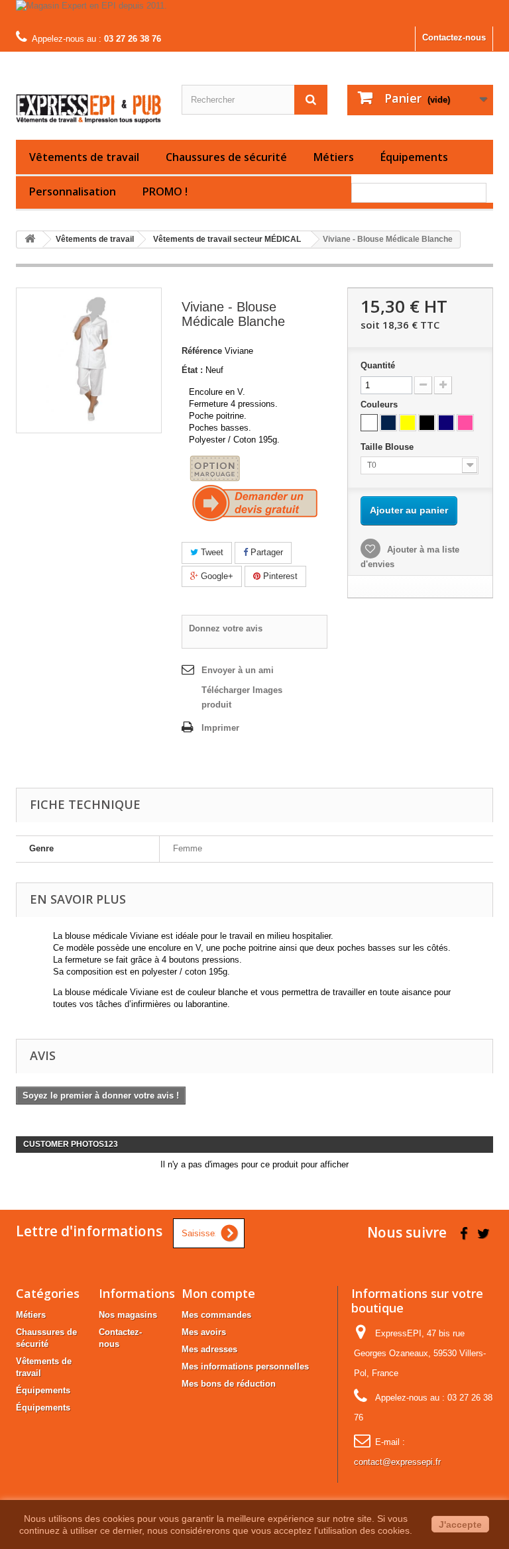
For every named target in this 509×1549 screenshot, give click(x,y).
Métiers (333, 157)
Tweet (210, 552)
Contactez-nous (454, 37)
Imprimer (220, 728)
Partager (265, 552)
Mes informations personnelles (245, 1366)
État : (192, 370)
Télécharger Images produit (241, 697)
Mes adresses (209, 1349)
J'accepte (460, 1524)
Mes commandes (216, 1315)
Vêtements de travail (84, 157)
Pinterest (279, 576)
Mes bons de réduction (229, 1384)
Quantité (378, 365)
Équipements (414, 157)
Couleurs (380, 404)
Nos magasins (128, 1315)
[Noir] (427, 422)
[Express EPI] (89, 100)
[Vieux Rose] (465, 422)
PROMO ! (165, 191)
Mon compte (218, 1293)
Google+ (215, 576)
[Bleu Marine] (388, 422)
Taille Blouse (388, 447)
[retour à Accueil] (29, 239)
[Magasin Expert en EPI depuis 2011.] (254, 13)
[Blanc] (369, 422)
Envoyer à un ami (237, 670)
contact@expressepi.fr (397, 1462)
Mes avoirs (204, 1332)
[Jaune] (407, 422)
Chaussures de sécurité (226, 157)
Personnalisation (72, 191)
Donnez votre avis (225, 628)
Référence (202, 351)
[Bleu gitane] (446, 422)
